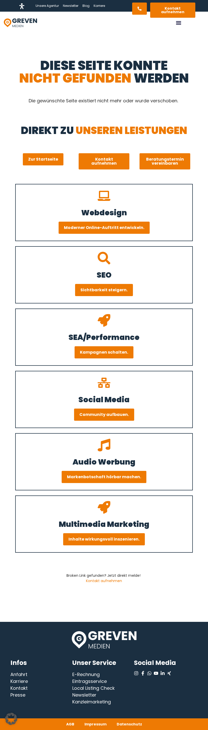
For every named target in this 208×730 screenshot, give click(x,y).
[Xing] (169, 673)
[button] (178, 23)
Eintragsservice (89, 681)
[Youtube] (156, 673)
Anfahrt (18, 674)
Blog (86, 6)
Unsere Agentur (47, 6)
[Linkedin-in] (162, 673)
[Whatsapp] (149, 673)
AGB (70, 724)
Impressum (95, 724)
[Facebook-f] (143, 673)
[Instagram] (136, 673)
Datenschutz (129, 724)
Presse (17, 695)
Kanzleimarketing (91, 702)
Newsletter (70, 6)
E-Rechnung (86, 674)
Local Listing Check (93, 688)
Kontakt (19, 688)
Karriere (99, 6)
